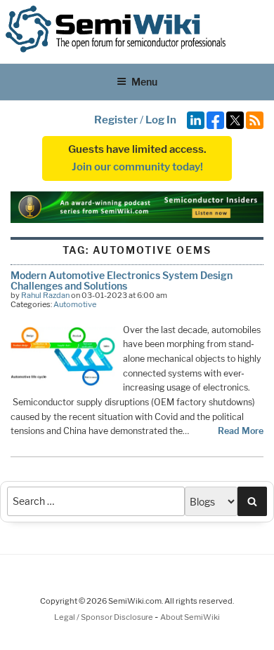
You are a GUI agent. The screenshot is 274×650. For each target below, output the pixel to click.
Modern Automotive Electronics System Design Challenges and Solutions (122, 280)
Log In (160, 120)
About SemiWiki (190, 617)
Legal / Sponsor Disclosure (104, 617)
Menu (144, 82)
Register (116, 120)
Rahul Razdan (45, 295)
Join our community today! (137, 167)
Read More (240, 431)
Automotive (74, 304)
